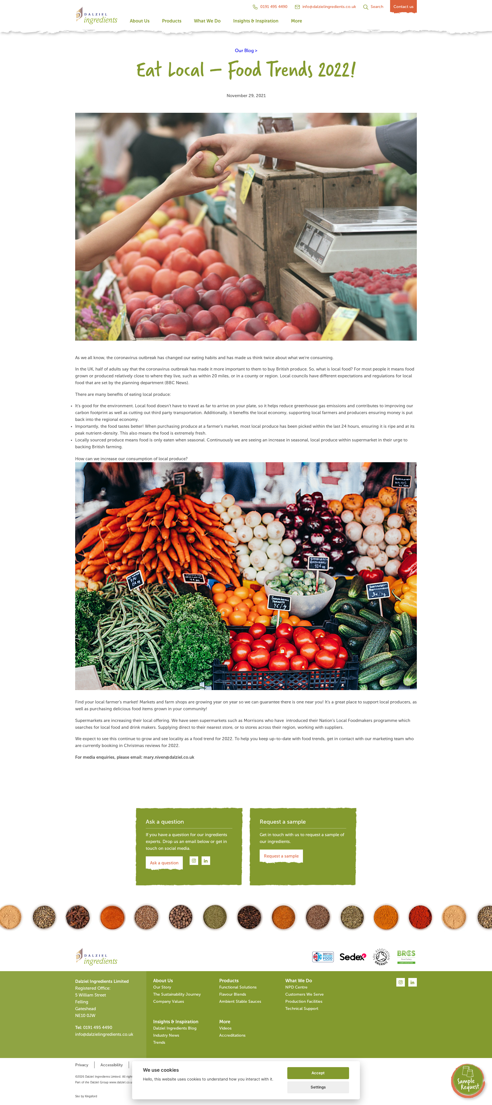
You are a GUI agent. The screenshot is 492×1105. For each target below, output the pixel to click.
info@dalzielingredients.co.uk (329, 7)
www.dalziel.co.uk (121, 1082)
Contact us (403, 7)
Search (377, 7)
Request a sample (281, 856)
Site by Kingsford (86, 1096)
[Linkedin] (206, 860)
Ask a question (164, 863)
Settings (318, 1087)
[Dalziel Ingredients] (96, 17)
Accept (318, 1073)
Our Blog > (246, 50)
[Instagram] (194, 860)
